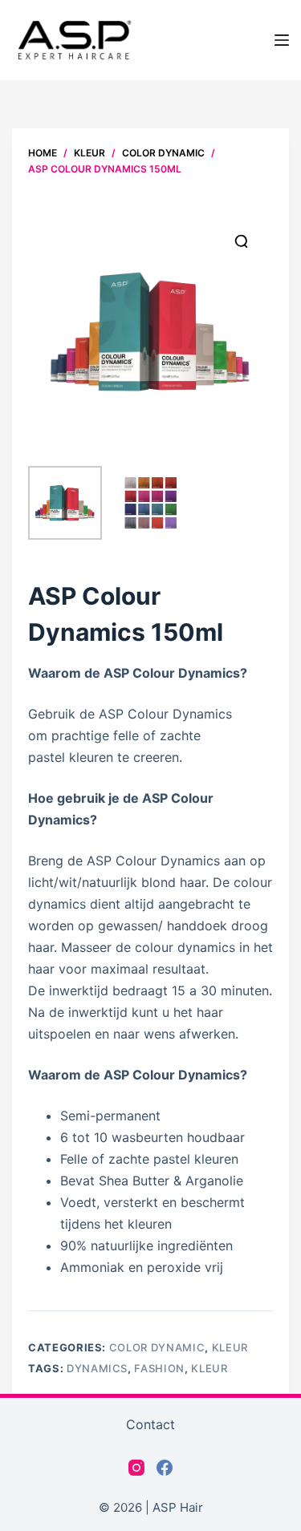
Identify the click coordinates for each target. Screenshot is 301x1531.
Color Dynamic (157, 1347)
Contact (150, 1424)
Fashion (159, 1368)
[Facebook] (165, 1468)
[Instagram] (136, 1468)
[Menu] (282, 40)
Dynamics (97, 1368)
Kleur (230, 1347)
